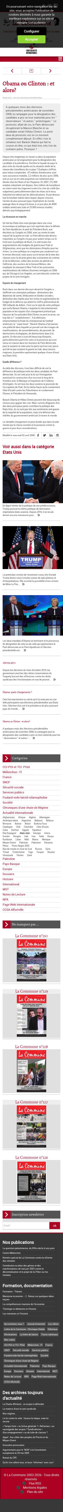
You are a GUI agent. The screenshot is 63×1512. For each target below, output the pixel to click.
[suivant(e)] (50, 71)
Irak (26, 836)
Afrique (21, 817)
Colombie (28, 826)
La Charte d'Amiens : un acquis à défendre (23, 1404)
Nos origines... (10, 1413)
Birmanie (7, 823)
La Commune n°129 (31, 991)
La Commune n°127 (31, 1102)
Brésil (27, 823)
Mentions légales (35, 1487)
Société (8, 802)
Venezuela (8, 855)
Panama (48, 842)
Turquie (40, 852)
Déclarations (10, 1334)
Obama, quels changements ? (17, 692)
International (11, 884)
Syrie (48, 848)
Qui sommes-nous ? (14, 1323)
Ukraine (51, 852)
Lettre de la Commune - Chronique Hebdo (24, 1329)
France (7, 777)
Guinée (6, 836)
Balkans (38, 820)
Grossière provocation (13, 1445)
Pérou (5, 845)
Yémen (19, 855)
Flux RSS (35, 1483)
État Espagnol (9, 833)
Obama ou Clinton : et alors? (16, 721)
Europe (7, 869)
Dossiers (8, 874)
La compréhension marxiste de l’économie (23, 1304)
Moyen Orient (9, 842)
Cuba (5, 829)
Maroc (35, 839)
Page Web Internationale (19, 904)
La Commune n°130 (31, 936)
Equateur (36, 829)
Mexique (46, 839)
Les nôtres (53, 1323)
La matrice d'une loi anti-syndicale (19, 1408)
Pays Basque (11, 864)
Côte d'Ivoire (43, 826)
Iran (34, 836)
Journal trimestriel (36, 1323)
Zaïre (29, 855)
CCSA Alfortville (13, 910)
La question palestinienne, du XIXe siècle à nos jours (29, 1248)
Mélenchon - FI (12, 772)
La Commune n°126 (31, 1157)
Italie (41, 836)
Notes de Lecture (14, 894)
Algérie (32, 817)
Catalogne (8, 826)
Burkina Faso (40, 823)
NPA (5, 899)
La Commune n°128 (31, 1046)
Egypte (25, 829)
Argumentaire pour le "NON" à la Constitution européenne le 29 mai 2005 (24, 1451)
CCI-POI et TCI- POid (16, 767)
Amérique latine (10, 820)
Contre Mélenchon (12, 1252)
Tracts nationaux (49, 1334)
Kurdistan (7, 839)
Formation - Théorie (12, 1291)
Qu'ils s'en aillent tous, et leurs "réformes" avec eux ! (28, 1462)
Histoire (8, 879)
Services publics (13, 792)
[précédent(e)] (12, 71)
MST (6, 889)
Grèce (47, 833)
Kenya (50, 836)
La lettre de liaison (29, 1334)
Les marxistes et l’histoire (15, 1313)
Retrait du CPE (10, 1457)
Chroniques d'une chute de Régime (25, 808)
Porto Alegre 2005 (20, 845)
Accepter (31, 39)
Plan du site (35, 1492)
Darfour (15, 829)
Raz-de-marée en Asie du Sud (17, 848)
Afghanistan (9, 817)
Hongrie (17, 836)
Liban (18, 839)
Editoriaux (52, 1329)
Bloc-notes (9, 1339)
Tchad (6, 852)
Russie (38, 848)
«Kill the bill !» (9, 662)
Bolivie (18, 823)
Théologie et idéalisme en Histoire (19, 1308)
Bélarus (50, 820)
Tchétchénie (18, 852)
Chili (18, 826)
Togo (30, 852)
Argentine (26, 820)
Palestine (36, 842)
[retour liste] (31, 71)
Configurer (31, 31)
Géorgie (37, 833)
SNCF (6, 782)
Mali (26, 839)
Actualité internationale (18, 813)
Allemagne (44, 817)
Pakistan (23, 842)
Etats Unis (25, 833)
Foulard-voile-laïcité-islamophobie (25, 797)
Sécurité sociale (13, 787)
